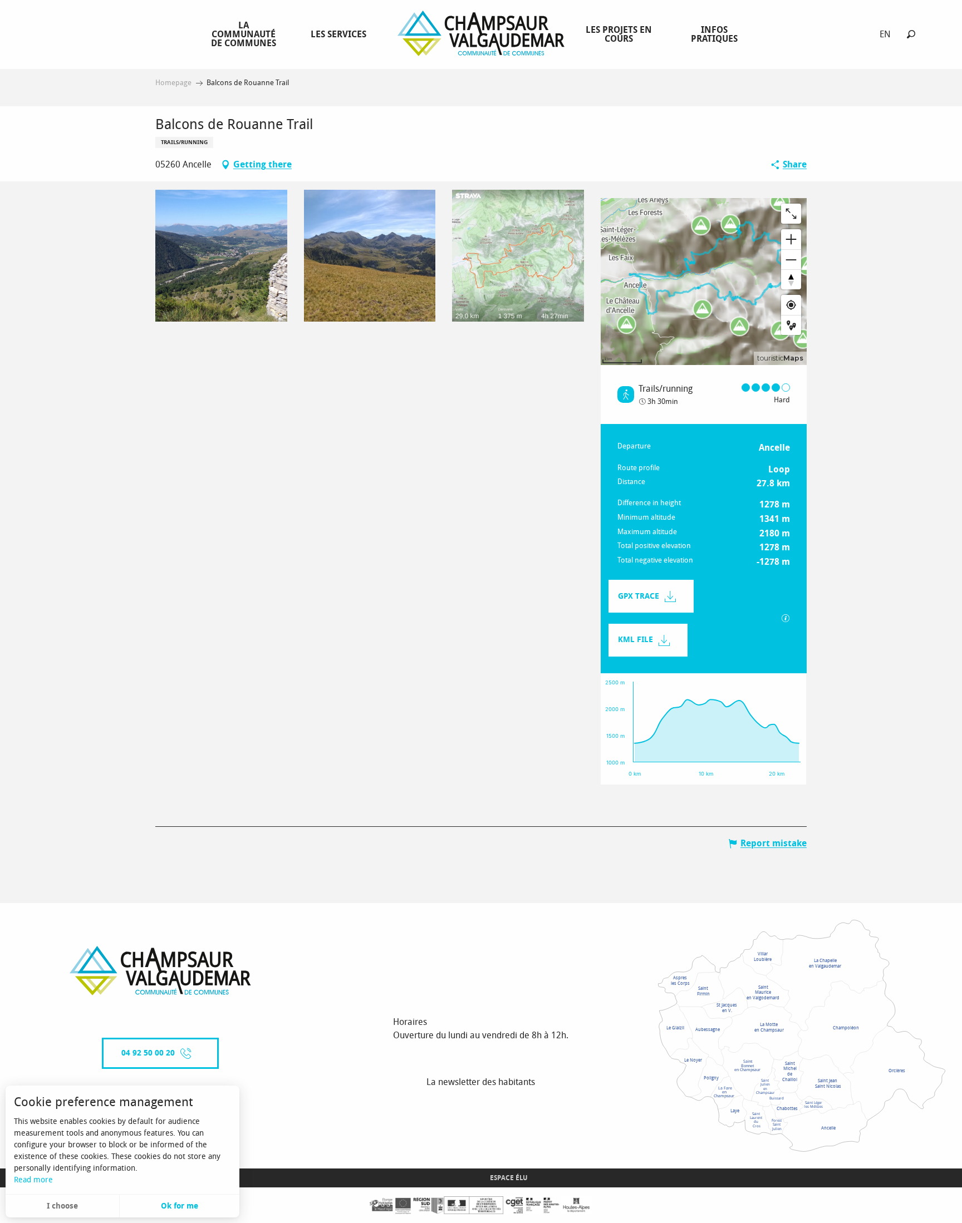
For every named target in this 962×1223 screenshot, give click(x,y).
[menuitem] (245, 33)
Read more (33, 1180)
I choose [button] (62, 1206)
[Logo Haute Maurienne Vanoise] (160, 970)
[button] (911, 34)
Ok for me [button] (179, 1206)
